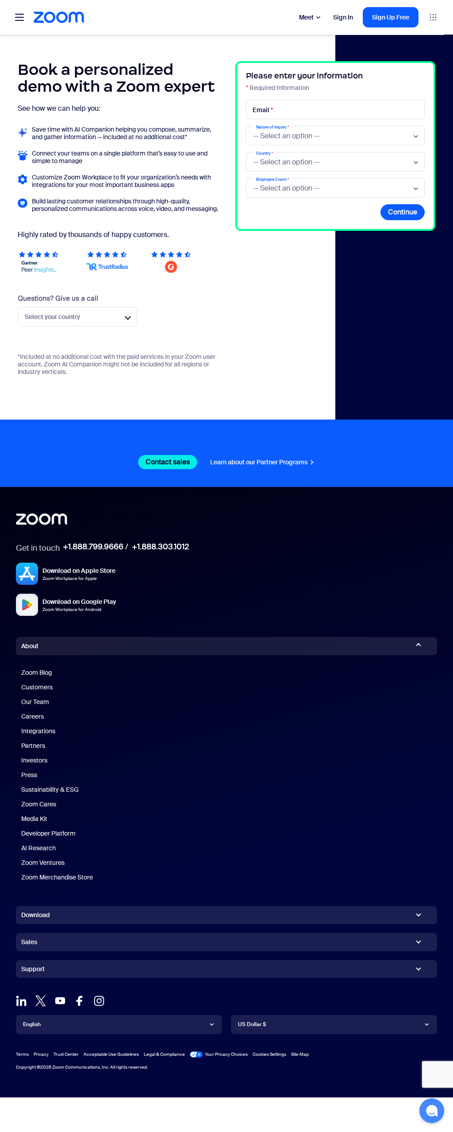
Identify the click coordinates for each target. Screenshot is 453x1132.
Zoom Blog (36, 673)
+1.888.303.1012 (160, 546)
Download (35, 915)
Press (29, 775)
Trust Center (66, 1054)
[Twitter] (40, 1001)
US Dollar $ (252, 1024)
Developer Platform (48, 833)
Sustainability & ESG (50, 790)
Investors (34, 760)
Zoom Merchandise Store (57, 877)
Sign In (343, 17)
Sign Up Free (390, 17)
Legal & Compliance (164, 1054)
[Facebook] (79, 1001)
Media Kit (34, 819)
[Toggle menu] (19, 17)
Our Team (35, 702)
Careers (32, 716)
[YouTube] (60, 1001)
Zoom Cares (38, 804)
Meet (306, 17)
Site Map (300, 1054)
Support (33, 970)
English (32, 1024)
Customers (37, 687)
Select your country (52, 317)
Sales (29, 942)
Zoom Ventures (43, 863)
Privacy (41, 1054)
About (29, 646)
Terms (22, 1054)
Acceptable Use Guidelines (111, 1054)
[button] (431, 1110)
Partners (33, 746)
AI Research (38, 848)
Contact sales (168, 462)
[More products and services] (433, 17)
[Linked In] (21, 1001)
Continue (402, 212)
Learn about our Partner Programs (258, 462)
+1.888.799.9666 (93, 546)
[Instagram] (99, 1001)
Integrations (38, 731)
